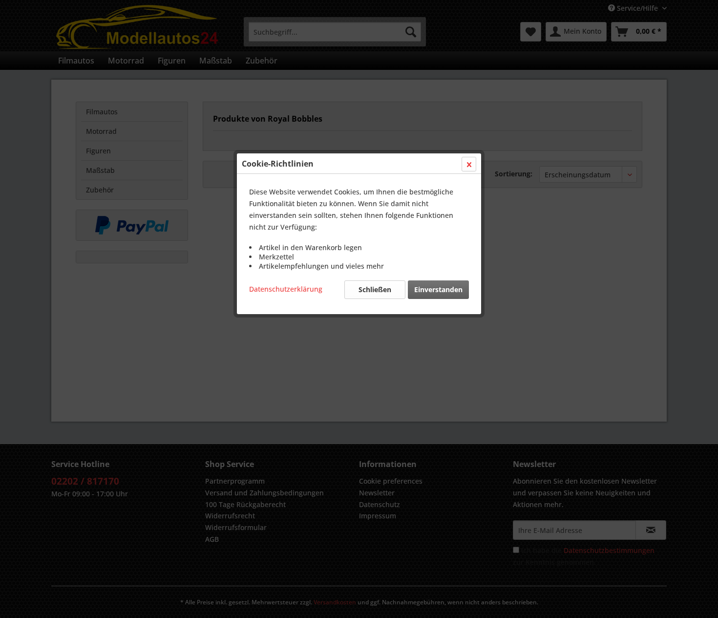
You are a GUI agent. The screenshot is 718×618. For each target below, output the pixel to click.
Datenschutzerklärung (285, 289)
